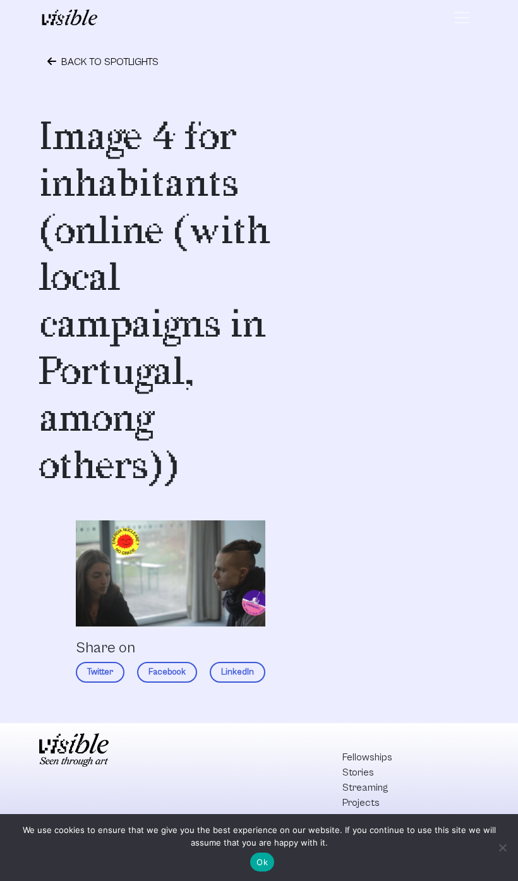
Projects (361, 802)
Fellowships (367, 757)
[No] (502, 847)
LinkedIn (237, 672)
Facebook (167, 672)
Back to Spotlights (109, 62)
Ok (262, 862)
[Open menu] (462, 18)
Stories (358, 772)
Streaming (365, 787)
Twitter (100, 672)
